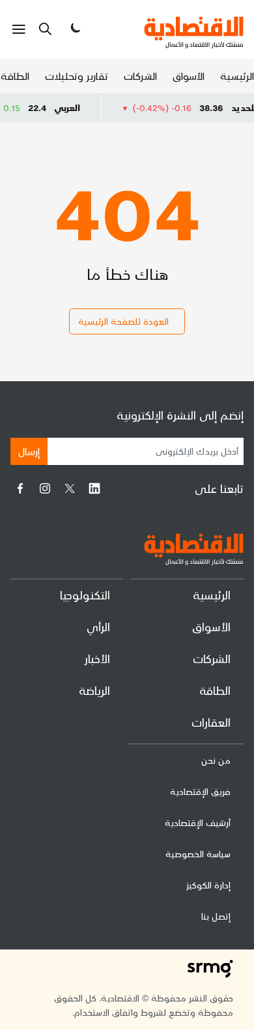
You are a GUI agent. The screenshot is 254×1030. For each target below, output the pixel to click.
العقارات (211, 722)
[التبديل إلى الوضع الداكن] (74, 29)
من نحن (216, 760)
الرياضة (94, 690)
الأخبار (97, 658)
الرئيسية (237, 75)
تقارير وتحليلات (76, 75)
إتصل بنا (216, 916)
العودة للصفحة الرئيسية (123, 321)
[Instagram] (45, 488)
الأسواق (189, 75)
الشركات (140, 75)
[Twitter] (69, 488)
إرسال (29, 451)
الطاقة (15, 75)
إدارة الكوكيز (208, 884)
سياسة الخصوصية (198, 853)
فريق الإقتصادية (200, 791)
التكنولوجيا (85, 594)
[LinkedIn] (94, 488)
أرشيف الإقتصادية (198, 822)
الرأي (98, 626)
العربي (76, 107)
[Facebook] (20, 488)
